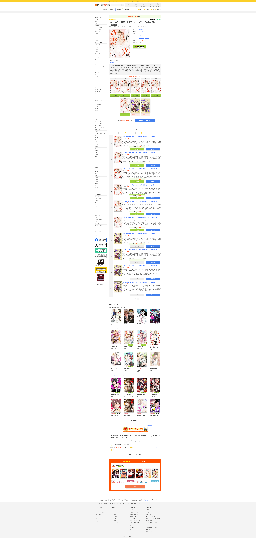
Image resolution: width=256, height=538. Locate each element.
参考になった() (115, 449)
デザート (97, 229)
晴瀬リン (143, 29)
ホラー (96, 135)
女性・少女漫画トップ (99, 29)
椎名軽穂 (97, 171)
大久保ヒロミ (97, 158)
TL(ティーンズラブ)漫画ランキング (136, 518)
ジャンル (141, 9)
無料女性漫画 (97, 93)
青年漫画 (97, 110)
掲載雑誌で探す (98, 78)
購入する (153, 149)
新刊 (153, 9)
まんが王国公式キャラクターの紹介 (153, 518)
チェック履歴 (97, 53)
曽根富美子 (97, 177)
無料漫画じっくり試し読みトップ (111, 503)
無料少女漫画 (97, 95)
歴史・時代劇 (97, 129)
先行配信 (105, 9)
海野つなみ (97, 154)
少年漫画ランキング (134, 516)
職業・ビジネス (98, 125)
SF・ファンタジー (98, 137)
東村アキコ (97, 185)
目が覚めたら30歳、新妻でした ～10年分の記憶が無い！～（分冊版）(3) (139, 168)
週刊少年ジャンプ (98, 204)
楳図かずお (97, 156)
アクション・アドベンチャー (100, 133)
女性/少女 (112, 9)
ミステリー (141, 38)
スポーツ (97, 131)
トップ (98, 9)
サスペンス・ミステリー (99, 127)
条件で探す (97, 72)
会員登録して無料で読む (145, 120)
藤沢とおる (97, 187)
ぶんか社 (141, 33)
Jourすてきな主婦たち (99, 219)
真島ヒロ (97, 189)
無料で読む (114, 95)
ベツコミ (97, 217)
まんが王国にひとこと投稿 (100, 66)
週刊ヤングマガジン (99, 202)
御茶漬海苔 (97, 160)
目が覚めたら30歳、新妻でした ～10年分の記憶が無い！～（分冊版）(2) (139, 152)
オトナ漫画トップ (98, 37)
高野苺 (96, 179)
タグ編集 (112, 62)
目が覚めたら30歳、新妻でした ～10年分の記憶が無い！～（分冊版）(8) (139, 249)
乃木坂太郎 (97, 183)
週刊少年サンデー (98, 225)
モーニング (97, 221)
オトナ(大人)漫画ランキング (135, 522)
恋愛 (96, 119)
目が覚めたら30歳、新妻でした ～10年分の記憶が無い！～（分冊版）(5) (139, 201)
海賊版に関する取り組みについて (101, 265)
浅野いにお (97, 148)
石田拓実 (97, 152)
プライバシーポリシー (151, 525)
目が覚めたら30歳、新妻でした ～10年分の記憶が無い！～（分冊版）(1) (139, 136)
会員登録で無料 (135, 115)
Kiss (96, 208)
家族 (148, 38)
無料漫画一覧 (97, 91)
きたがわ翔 (97, 163)
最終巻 (127, 133)
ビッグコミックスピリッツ (100, 206)
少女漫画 (97, 108)
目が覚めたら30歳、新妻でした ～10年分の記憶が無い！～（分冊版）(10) (140, 282)
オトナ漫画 (97, 117)
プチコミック (97, 200)
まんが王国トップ (99, 503)
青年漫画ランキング (134, 514)
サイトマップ (149, 531)
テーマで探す (97, 74)
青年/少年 (119, 9)
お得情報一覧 (97, 44)
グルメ (96, 139)
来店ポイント (159, 9)
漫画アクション (98, 231)
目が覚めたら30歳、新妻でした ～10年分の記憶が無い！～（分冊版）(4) (139, 185)
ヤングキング (97, 227)
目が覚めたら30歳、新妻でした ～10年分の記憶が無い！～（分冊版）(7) (139, 233)
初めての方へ (97, 64)
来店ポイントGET (98, 42)
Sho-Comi (97, 223)
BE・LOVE (97, 196)
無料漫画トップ (98, 17)
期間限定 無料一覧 (98, 100)
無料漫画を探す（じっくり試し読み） (154, 425)
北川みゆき (97, 165)
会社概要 (148, 529)
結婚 (146, 38)
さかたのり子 (97, 169)
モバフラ (97, 233)
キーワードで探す (116, 522)
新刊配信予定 (97, 23)
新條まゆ (97, 173)
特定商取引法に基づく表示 (152, 527)
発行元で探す (97, 81)
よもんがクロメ (113, 375)
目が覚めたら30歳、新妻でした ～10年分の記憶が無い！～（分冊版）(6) (139, 217)
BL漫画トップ (97, 35)
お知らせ (97, 59)
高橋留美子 (97, 181)
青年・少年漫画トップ (99, 31)
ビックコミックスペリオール (100, 235)
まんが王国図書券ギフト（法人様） (153, 520)
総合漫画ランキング (134, 509)
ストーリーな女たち (99, 198)
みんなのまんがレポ (99, 83)
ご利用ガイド (149, 512)
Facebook (132, 527)
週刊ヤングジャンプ (99, 211)
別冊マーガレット (98, 215)
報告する (121, 449)
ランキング (148, 9)
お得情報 (97, 521)
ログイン (97, 51)
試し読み (137, 246)
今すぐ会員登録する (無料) (135, 486)
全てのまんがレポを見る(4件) (135, 454)
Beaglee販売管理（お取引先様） (153, 522)
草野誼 (96, 167)
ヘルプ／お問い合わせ (99, 61)
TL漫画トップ (97, 33)
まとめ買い (144, 133)
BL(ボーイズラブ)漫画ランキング (136, 520)
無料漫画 (127, 9)
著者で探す (97, 76)
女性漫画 (97, 106)
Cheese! (96, 213)
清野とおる (97, 175)
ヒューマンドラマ (98, 121)
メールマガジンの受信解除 (101, 512)
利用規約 (148, 524)
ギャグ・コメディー (99, 123)
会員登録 (97, 49)
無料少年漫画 (97, 98)
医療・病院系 (97, 141)
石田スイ (97, 150)
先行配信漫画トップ (99, 27)
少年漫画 (97, 112)
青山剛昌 (97, 146)
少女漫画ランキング (134, 512)
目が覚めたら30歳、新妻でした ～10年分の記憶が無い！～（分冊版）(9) (139, 265)
